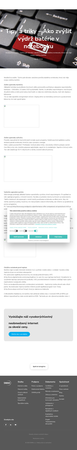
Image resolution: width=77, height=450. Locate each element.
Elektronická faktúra (38, 389)
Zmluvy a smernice (51, 395)
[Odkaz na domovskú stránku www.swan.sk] (5, 4)
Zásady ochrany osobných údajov (38, 434)
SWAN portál (36, 392)
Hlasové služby (22, 389)
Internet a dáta (22, 386)
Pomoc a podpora (37, 386)
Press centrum (63, 389)
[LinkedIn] (11, 425)
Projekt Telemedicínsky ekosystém (50, 422)
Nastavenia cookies (38, 438)
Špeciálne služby (23, 403)
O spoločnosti (63, 386)
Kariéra (61, 396)
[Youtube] (16, 425)
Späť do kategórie (39, 366)
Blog (60, 392)
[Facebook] (6, 425)
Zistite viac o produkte (19, 334)
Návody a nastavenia (52, 391)
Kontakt (61, 399)
